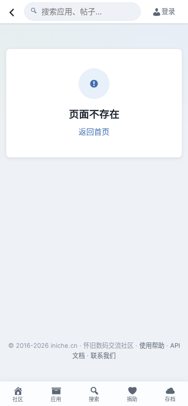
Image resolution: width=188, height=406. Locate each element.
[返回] (10, 11)
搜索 (94, 399)
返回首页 (94, 132)
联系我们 (103, 355)
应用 (56, 399)
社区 (18, 399)
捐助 (132, 399)
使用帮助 (151, 345)
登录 (168, 11)
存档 (170, 399)
